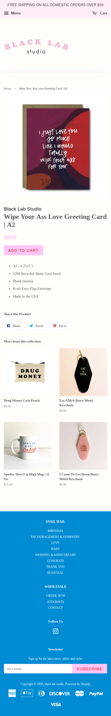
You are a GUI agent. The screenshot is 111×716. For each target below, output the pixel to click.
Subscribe (90, 668)
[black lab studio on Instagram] (55, 632)
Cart (103, 13)
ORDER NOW (55, 596)
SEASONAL (55, 573)
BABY (55, 549)
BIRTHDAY (56, 531)
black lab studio (54, 684)
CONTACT (55, 608)
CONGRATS (55, 561)
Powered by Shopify (78, 684)
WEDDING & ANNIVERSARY (55, 555)
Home (7, 88)
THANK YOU (55, 567)
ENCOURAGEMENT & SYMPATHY (55, 537)
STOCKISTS (55, 602)
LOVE (55, 543)
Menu (15, 12)
